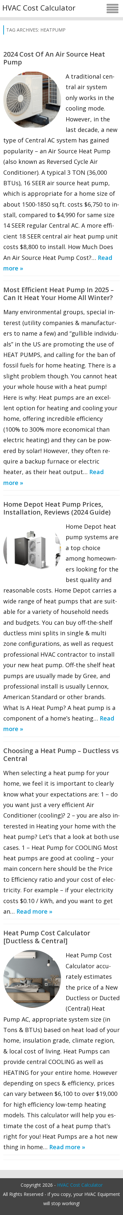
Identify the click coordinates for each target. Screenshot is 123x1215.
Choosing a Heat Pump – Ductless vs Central (61, 754)
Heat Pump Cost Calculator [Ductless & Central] (46, 936)
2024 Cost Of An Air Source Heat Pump (54, 58)
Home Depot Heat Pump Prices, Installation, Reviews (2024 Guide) (57, 508)
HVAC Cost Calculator (38, 7)
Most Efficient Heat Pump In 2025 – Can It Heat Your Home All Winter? (58, 293)
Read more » (34, 911)
